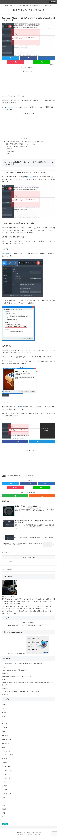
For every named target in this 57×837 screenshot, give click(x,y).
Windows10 (5, 731)
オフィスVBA (6, 766)
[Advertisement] (28, 82)
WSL (3, 747)
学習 (3, 813)
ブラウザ (4, 789)
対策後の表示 (10, 151)
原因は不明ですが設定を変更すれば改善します (17, 146)
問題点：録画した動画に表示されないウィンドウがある (20, 144)
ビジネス (4, 786)
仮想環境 (4, 809)
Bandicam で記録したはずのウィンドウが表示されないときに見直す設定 (23, 141)
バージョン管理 (6, 778)
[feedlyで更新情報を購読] (15, 495)
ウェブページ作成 (7, 755)
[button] (53, 570)
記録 (30, 475)
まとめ (7, 153)
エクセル (4, 758)
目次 (21, 138)
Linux (3, 716)
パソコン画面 (10, 475)
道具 (4, 475)
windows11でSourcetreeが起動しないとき (14, 670)
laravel (4, 712)
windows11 (5, 735)
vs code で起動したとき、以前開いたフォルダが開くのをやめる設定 (22, 664)
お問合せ (5, 824)
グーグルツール (6, 770)
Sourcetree (5, 724)
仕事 (3, 805)
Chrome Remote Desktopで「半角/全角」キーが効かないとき (20, 691)
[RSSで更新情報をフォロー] (42, 495)
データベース (6, 774)
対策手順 (9, 148)
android (4, 704)
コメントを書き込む (28, 557)
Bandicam (9, 107)
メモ (3, 797)
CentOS (4, 708)
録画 (34, 475)
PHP (3, 720)
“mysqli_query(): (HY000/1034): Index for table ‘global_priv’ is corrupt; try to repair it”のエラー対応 (28, 684)
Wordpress (5, 743)
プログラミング (6, 793)
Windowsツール (7, 739)
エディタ (4, 762)
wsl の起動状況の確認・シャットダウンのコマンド (17, 676)
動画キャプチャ (18, 475)
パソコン (4, 782)
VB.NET (4, 728)
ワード (4, 801)
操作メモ (25, 475)
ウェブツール (6, 751)
